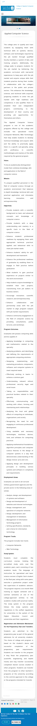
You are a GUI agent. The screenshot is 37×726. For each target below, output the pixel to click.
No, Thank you (16, 722)
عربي (3, 1)
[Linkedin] (7, 704)
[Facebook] (2, 704)
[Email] (18, 704)
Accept (6, 722)
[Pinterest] (13, 704)
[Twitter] (10, 704)
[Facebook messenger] (5, 704)
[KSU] (7, 7)
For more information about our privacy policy (12, 718)
